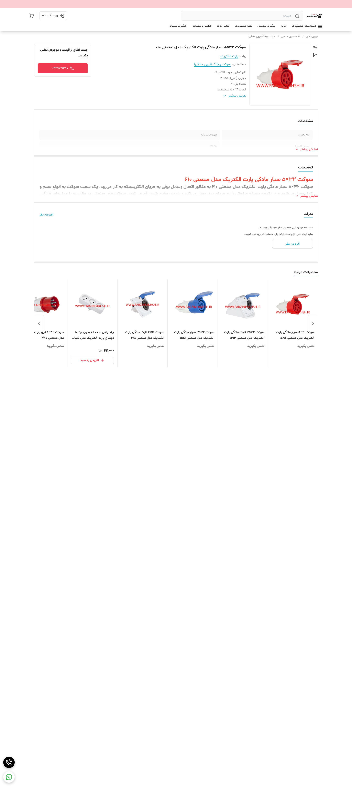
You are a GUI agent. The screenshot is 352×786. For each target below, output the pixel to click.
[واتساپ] (9, 777)
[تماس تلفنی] (9, 762)
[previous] (313, 323)
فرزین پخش (312, 36)
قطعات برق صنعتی (290, 36)
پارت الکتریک (229, 56)
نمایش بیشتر (309, 149)
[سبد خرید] (31, 15)
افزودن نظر (46, 214)
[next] (39, 323)
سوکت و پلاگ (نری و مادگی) (262, 36)
